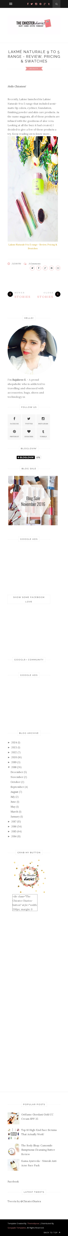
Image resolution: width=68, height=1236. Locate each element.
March (14, 811)
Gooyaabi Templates (17, 1227)
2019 (14, 762)
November (17, 777)
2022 (14, 752)
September (17, 786)
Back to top (51, 1232)
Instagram (43, 424)
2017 (13, 821)
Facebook (14, 424)
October (15, 782)
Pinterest (14, 436)
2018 (13, 767)
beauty (34, 69)
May (13, 806)
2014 (14, 836)
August (14, 791)
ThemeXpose (33, 1223)
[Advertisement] (32, 567)
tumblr (43, 436)
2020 (14, 757)
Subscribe (28, 436)
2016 (14, 826)
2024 (14, 742)
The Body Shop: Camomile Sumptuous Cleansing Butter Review (38, 1150)
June (13, 801)
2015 (13, 831)
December (17, 772)
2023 (14, 747)
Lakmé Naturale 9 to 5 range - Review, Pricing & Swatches (34, 56)
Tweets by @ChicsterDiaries (24, 1201)
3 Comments (34, 263)
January (15, 816)
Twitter (29, 424)
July (13, 796)
